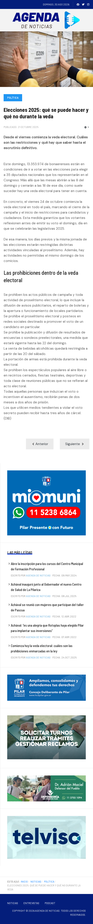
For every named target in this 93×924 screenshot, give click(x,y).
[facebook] (78, 4)
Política (13, 97)
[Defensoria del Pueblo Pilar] (46, 788)
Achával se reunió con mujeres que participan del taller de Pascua (47, 607)
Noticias (12, 903)
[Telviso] (46, 837)
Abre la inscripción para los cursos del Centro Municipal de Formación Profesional (47, 566)
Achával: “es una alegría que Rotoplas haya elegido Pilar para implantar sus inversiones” (47, 628)
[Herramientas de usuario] (86, 127)
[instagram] (88, 4)
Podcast (50, 903)
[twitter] (83, 4)
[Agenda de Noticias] (47, 20)
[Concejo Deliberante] (46, 687)
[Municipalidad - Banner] (46, 502)
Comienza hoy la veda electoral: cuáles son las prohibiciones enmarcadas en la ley (41, 648)
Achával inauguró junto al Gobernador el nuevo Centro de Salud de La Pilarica (46, 587)
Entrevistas (31, 903)
